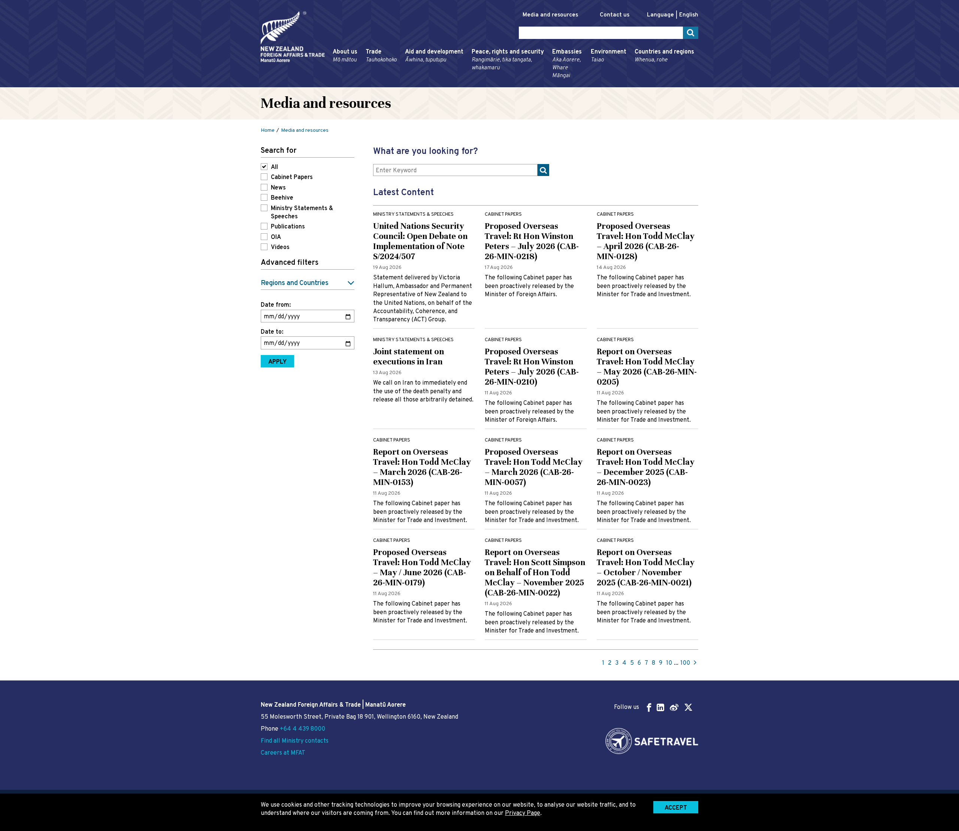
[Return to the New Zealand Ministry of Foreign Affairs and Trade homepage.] (293, 36)
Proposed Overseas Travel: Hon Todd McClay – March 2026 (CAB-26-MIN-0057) (534, 467)
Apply (277, 362)
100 (685, 663)
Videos (280, 247)
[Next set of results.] (695, 663)
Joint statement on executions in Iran (408, 356)
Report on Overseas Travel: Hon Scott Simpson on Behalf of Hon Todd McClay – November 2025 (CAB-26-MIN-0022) (535, 572)
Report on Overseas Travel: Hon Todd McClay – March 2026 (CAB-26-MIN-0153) (422, 467)
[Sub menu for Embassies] (550, 84)
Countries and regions (664, 56)
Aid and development (434, 56)
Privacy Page (522, 813)
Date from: (276, 305)
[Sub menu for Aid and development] (403, 84)
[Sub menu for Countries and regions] (632, 84)
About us (345, 56)
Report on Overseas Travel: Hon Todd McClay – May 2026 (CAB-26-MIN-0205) (647, 366)
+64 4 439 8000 (302, 729)
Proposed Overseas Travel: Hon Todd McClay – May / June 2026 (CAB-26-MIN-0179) (422, 567)
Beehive (282, 198)
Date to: (272, 332)
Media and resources (550, 15)
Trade (381, 56)
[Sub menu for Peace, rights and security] (469, 84)
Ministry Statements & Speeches (302, 213)
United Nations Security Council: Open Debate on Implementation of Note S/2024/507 (420, 241)
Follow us (626, 707)
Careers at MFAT (283, 753)
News (278, 188)
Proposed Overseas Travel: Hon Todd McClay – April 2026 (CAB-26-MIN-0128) (646, 241)
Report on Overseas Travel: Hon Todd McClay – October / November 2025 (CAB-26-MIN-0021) (646, 567)
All (274, 167)
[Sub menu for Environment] (588, 84)
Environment (608, 56)
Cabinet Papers (292, 177)
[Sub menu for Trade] (363, 84)
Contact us (614, 15)
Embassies (567, 63)
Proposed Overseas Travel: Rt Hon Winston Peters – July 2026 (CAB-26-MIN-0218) (532, 241)
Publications (288, 227)
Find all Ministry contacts (295, 741)
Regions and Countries (295, 283)
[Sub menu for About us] (330, 84)
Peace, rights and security (508, 60)
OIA (276, 237)
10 (669, 663)
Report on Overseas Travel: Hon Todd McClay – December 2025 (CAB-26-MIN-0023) (646, 467)
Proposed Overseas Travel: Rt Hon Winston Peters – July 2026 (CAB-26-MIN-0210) (532, 366)
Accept (676, 808)
